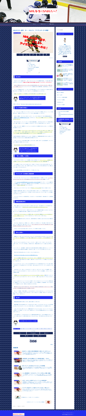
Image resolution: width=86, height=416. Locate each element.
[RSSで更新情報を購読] (35, 341)
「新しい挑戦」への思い (32, 65)
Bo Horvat (39, 328)
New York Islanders (26, 328)
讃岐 (65, 44)
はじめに (29, 62)
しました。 (25, 144)
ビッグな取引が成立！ (31, 64)
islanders (47, 328)
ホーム (64, 412)
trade (43, 328)
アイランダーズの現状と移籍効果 (33, 67)
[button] (46, 55)
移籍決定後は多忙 (31, 68)
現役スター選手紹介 (17, 328)
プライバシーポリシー (69, 412)
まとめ (29, 71)
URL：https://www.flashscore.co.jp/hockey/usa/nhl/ (66, 114)
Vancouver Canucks (33, 328)
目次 (31, 60)
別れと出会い (30, 70)
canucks (51, 328)
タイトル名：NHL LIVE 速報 (64, 111)
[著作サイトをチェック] (31, 341)
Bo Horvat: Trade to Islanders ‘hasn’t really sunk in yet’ (31, 104)
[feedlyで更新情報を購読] (33, 341)
